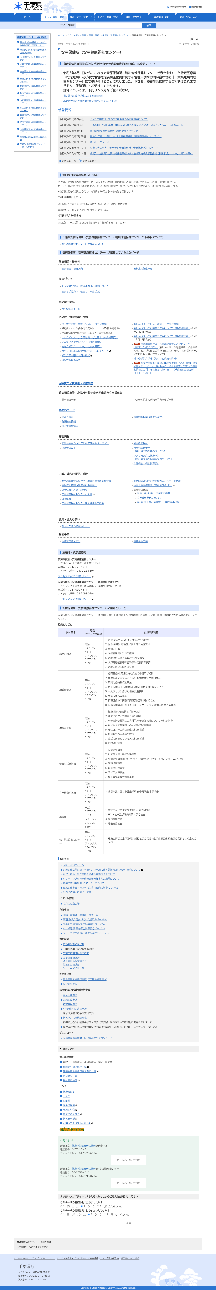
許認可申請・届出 (71, 541)
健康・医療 (94, 35)
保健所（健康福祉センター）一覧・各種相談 (33, 145)
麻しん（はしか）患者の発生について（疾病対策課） (162, 328)
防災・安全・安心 (188, 17)
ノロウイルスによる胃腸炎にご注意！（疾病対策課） (90, 337)
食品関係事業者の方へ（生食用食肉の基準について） (91, 887)
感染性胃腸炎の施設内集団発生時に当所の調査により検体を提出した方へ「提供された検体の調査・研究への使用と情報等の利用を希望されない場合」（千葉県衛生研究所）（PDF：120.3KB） (165, 368)
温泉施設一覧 (70, 1076)
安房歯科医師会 (71, 1114)
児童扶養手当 (69, 443)
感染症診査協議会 (71, 360)
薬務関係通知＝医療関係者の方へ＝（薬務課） (158, 481)
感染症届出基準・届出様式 (76, 355)
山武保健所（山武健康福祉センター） (33, 102)
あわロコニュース (100, 142)
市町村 (66, 1100)
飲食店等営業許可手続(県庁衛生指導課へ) (85, 979)
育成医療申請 (70, 999)
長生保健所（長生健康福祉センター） (33, 109)
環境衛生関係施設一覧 (75, 1067)
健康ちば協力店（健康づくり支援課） (82, 291)
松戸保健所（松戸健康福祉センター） (33, 66)
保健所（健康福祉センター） (115, 35)
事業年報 (66, 499)
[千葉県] (28, 6)
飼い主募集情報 (70, 426)
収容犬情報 (67, 417)
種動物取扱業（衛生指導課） (149, 417)
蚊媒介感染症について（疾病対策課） (82, 346)
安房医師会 (69, 1109)
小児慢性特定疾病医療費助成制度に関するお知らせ (90, 101)
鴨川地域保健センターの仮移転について (83, 244)
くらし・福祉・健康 (54, 17)
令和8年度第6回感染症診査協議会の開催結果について (119, 119)
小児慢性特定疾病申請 (75, 1008)
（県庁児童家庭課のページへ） (92, 443)
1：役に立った (71, 1206)
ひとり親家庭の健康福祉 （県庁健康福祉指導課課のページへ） (154, 457)
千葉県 (66, 1096)
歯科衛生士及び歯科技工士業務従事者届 (158, 502)
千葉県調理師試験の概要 (76, 953)
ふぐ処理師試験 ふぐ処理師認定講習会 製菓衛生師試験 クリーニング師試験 (75, 963)
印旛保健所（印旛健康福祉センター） (33, 80)
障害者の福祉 (141, 443)
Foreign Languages (178, 6)
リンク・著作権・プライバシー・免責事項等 (77, 1258)
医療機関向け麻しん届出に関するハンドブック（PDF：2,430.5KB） (162, 345)
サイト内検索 (67, 25)
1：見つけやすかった (74, 1214)
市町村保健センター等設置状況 (33, 138)
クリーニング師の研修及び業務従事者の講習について (91, 878)
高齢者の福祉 (69, 448)
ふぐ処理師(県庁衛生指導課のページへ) (84, 928)
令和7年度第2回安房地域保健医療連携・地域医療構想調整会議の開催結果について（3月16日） (141, 153)
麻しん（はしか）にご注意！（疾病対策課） (157, 324)
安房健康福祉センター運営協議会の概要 (83, 503)
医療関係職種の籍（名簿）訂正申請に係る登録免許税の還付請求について (102, 869)
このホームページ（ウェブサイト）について (34, 1258)
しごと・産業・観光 (108, 17)
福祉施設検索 (70, 1080)
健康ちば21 (69, 1091)
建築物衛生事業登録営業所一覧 (79, 1071)
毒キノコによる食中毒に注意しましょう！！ (85, 351)
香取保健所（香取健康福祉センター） (33, 87)
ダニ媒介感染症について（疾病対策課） (83, 342)
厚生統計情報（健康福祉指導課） (79, 485)
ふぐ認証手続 (70, 984)
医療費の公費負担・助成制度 (76, 383)
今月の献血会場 (71, 903)
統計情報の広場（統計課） (76, 490)
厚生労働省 (69, 1105)
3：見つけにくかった (118, 1214)
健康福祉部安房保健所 (84, 1145)
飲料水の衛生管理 (143, 268)
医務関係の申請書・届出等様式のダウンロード (87, 1038)
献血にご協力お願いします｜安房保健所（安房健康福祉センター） (125, 136)
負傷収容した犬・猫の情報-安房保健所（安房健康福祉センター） (125, 147)
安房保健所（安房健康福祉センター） (33, 123)
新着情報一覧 (69, 161)
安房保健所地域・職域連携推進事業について (85, 286)
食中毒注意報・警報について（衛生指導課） (85, 324)
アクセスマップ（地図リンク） (74, 576)
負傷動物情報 (69, 421)
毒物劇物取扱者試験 (73, 944)
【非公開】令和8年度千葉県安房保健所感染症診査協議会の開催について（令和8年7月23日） (140, 125)
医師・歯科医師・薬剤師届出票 (153, 493)
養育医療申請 (70, 995)
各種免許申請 (141, 541)
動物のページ (67, 410)
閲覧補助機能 (196, 6)
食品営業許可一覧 (71, 309)
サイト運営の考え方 (109, 1258)
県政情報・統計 (161, 17)
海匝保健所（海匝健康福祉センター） (33, 94)
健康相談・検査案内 (72, 268)
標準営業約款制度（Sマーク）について (83, 883)
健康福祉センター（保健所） (32, 37)
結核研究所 (69, 1118)
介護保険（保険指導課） (146, 463)
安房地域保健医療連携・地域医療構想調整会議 (86, 481)
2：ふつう (89, 1206)
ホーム (27, 17)
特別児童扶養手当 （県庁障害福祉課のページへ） (150, 449)
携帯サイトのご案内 (130, 1258)
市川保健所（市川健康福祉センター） (33, 58)
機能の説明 (45, 1241)
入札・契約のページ (73, 865)
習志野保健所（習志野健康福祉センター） (33, 51)
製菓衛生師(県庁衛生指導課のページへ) (84, 924)
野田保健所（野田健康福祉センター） (33, 73)
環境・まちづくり (135, 17)
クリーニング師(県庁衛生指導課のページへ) (86, 933)
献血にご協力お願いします (76, 526)
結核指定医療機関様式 (75, 1017)
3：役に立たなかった (111, 1206)
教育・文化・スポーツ (81, 17)
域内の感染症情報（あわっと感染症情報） (156, 358)
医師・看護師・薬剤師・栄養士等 (80, 915)
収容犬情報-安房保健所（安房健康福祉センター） (116, 131)
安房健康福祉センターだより (77, 494)
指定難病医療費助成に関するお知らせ (83, 95)
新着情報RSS (89, 161)
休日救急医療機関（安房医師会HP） (153, 485)
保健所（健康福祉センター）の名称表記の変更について (33, 44)
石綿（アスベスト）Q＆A (77, 1123)
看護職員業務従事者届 (149, 497)
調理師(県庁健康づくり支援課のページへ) (85, 919)
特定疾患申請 (70, 1004)
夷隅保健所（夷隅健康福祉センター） (33, 116)
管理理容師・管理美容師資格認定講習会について (89, 874)
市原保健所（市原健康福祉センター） (33, 131)
